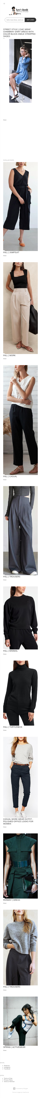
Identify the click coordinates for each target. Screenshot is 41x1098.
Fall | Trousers (11, 577)
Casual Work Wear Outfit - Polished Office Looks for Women (18, 821)
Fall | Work (9, 355)
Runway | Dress (11, 900)
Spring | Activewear (14, 1047)
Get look (30, 20)
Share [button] (4, 120)
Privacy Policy (8, 1080)
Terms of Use (8, 1078)
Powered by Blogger (22, 1088)
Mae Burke (26, 1092)
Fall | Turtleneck (12, 727)
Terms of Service (9, 1081)
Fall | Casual (10, 476)
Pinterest (7, 1065)
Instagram (7, 1067)
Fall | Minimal (10, 651)
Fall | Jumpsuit (11, 252)
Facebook (7, 1069)
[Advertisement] (20, 140)
